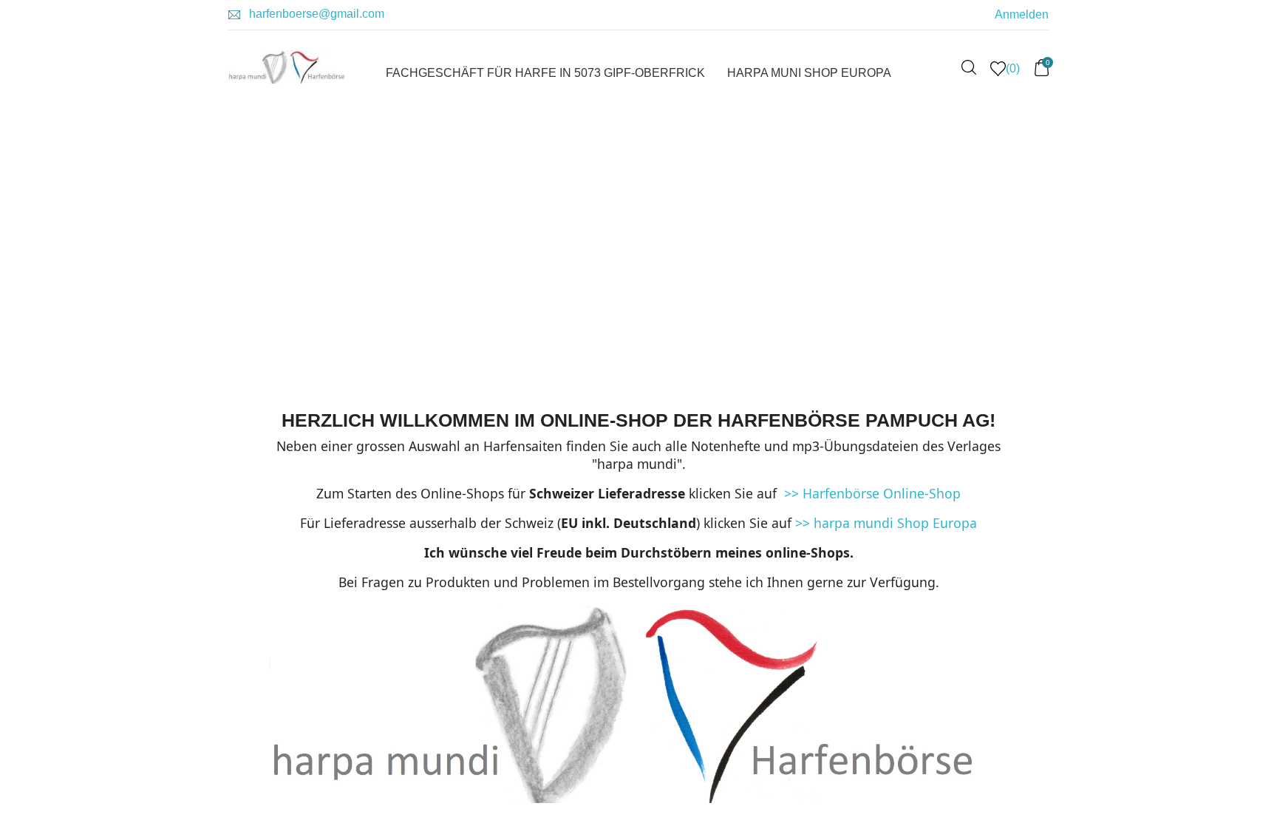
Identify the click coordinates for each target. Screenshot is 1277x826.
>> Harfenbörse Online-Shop (870, 493)
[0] (1042, 73)
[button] (290, 229)
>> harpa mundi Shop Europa (886, 523)
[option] (653, 229)
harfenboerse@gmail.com (316, 13)
